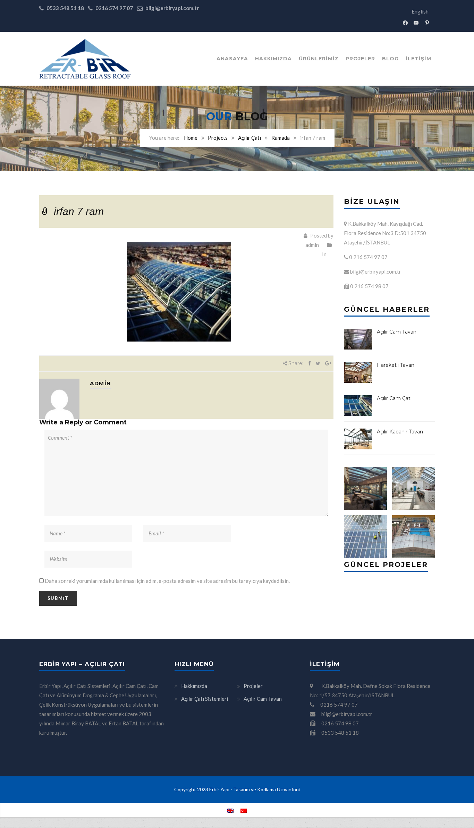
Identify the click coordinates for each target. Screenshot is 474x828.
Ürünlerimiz (319, 58)
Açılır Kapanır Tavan (400, 432)
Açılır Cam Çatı (394, 398)
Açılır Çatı (249, 138)
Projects (218, 138)
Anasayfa (232, 58)
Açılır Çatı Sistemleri (204, 699)
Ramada (280, 138)
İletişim (418, 58)
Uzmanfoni (288, 789)
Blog (390, 58)
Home (190, 138)
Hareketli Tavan (395, 365)
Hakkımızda (273, 58)
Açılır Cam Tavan (396, 332)
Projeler (360, 58)
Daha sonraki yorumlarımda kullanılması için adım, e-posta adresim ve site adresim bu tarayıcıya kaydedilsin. (167, 581)
